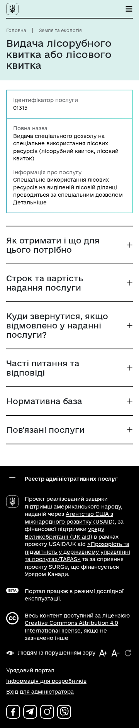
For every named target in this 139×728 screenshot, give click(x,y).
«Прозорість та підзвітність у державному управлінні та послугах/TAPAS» (77, 551)
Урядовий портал (30, 670)
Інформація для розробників (46, 681)
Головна (16, 30)
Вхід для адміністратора (40, 692)
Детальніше (30, 202)
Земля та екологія (60, 30)
